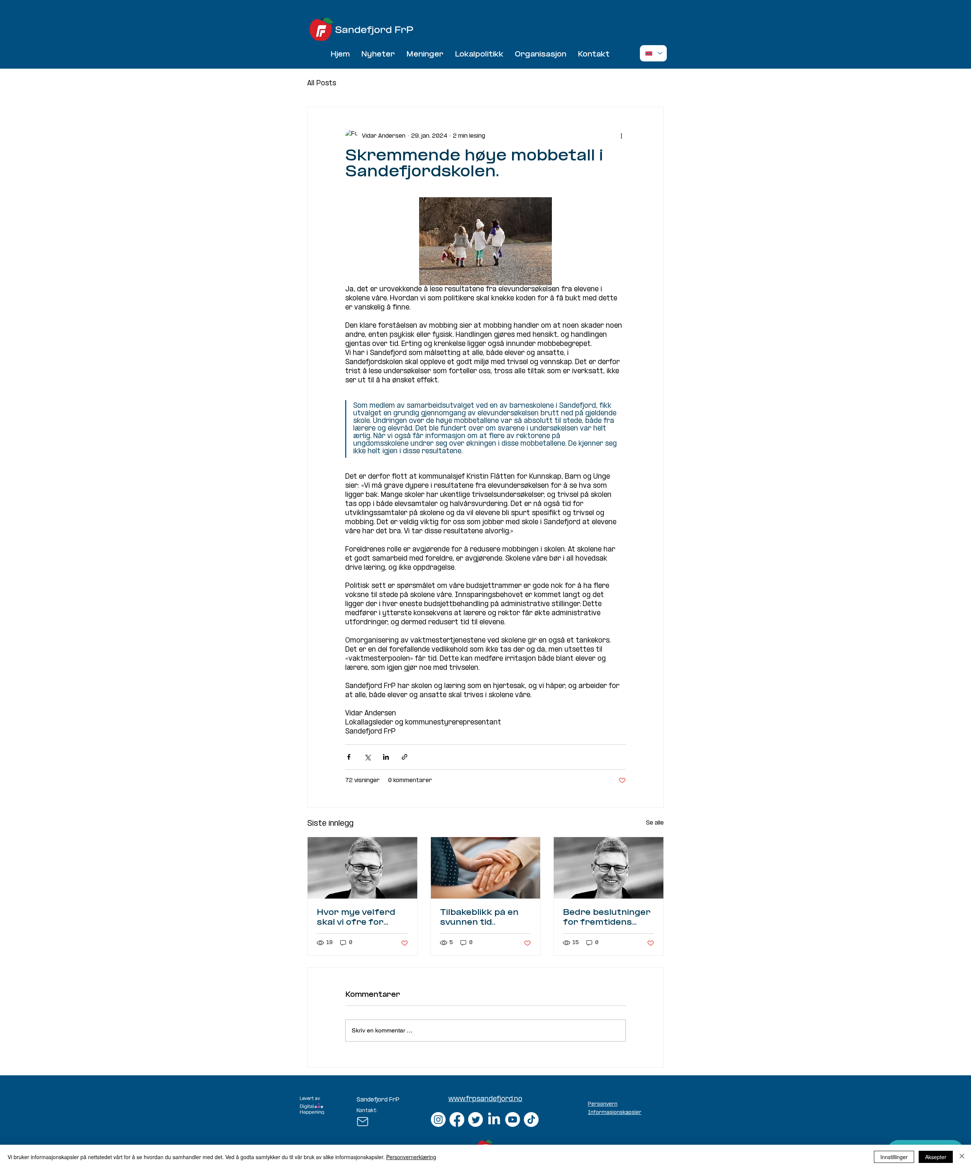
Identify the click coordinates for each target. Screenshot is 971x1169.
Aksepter (935, 1157)
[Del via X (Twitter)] (367, 756)
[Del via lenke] (404, 756)
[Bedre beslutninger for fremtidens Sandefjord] (608, 868)
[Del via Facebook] (348, 756)
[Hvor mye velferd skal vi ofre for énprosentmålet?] (362, 868)
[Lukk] (961, 1157)
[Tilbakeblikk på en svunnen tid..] (485, 868)
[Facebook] (456, 1119)
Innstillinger (894, 1157)
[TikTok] (531, 1119)
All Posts (321, 83)
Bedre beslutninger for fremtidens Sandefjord (606, 918)
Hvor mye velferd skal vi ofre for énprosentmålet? (356, 918)
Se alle (655, 823)
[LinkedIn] (494, 1119)
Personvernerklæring (411, 1157)
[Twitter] (475, 1119)
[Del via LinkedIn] (386, 756)
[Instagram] (438, 1119)
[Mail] (362, 1121)
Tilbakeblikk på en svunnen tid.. (479, 917)
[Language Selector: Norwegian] (653, 53)
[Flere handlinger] (621, 135)
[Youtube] (512, 1119)
